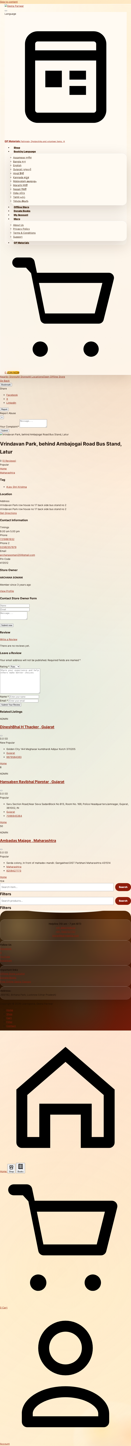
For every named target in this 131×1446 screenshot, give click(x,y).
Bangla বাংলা (19, 161)
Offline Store (21, 207)
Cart (9, 1017)
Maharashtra (7, 472)
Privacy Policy (21, 228)
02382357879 (8, 547)
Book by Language (25, 151)
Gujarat (10, 753)
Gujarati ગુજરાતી (22, 169)
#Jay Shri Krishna (16, 486)
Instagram (6, 960)
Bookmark (6, 385)
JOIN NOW (13, 372)
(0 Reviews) (9, 460)
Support (18, 236)
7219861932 (7, 539)
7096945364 (14, 815)
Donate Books (22, 210)
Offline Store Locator (12, 973)
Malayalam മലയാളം (24, 181)
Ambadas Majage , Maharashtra (28, 840)
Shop (17, 147)
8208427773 (13, 870)
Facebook (12, 394)
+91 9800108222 (65, 927)
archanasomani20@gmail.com (17, 554)
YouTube (5, 956)
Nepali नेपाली (19, 189)
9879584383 (14, 757)
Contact (11, 1025)
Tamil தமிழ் (19, 197)
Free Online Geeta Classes (15, 981)
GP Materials (21, 242)
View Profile (7, 591)
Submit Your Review (10, 705)
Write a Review (8, 639)
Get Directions (8, 513)
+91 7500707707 (66, 931)
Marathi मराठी (20, 185)
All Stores (22, 376)
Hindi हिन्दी (18, 173)
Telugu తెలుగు (20, 201)
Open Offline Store (54, 376)
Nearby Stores (8, 376)
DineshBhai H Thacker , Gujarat (27, 727)
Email (4, 700)
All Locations (35, 376)
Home (3, 468)
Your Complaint (9, 426)
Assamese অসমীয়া (22, 157)
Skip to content (9, 1)
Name (4, 696)
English (17, 165)
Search (123, 887)
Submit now (6, 625)
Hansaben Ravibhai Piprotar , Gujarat (32, 782)
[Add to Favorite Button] (1, 735)
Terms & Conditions (24, 232)
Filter (9, 1021)
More (17, 218)
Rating (4, 666)
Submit (4, 430)
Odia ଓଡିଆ (19, 193)
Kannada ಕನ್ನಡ (21, 177)
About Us (18, 225)
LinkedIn (11, 402)
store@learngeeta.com (65, 935)
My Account (21, 214)
